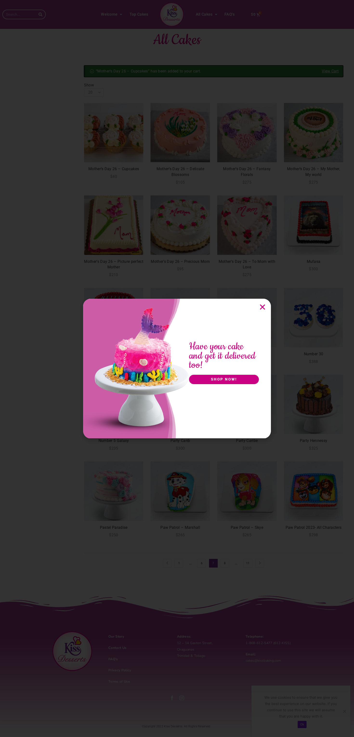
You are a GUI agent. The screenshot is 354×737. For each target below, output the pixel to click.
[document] (177, 368)
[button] (262, 307)
